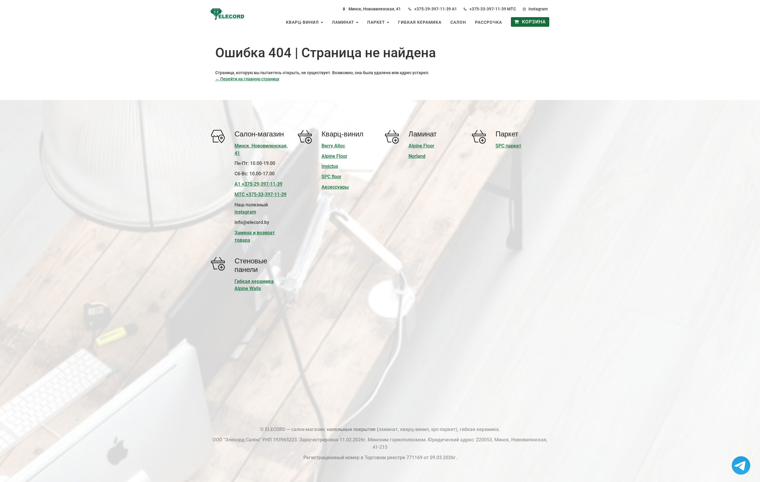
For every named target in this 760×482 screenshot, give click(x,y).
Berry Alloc (333, 146)
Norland (416, 156)
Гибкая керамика (419, 22)
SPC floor (331, 176)
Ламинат (343, 22)
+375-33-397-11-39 (487, 9)
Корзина (532, 22)
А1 (454, 9)
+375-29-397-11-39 (432, 9)
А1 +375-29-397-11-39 (258, 184)
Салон (458, 22)
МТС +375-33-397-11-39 (260, 194)
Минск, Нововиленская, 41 (375, 9)
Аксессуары (335, 187)
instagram (538, 9)
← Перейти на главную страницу (247, 79)
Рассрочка (488, 22)
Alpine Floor (334, 156)
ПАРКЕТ (376, 22)
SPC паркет (508, 146)
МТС (511, 9)
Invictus (330, 166)
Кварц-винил (303, 22)
